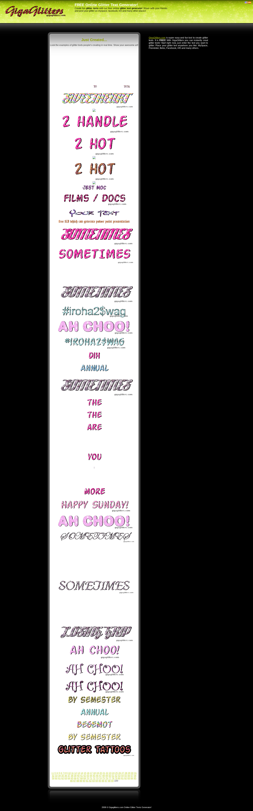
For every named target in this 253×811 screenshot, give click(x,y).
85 (135, 778)
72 (94, 778)
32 (53, 775)
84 (132, 778)
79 (116, 778)
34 (59, 775)
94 (96, 781)
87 (74, 781)
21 (104, 773)
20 (100, 773)
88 (77, 781)
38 (72, 775)
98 (109, 781)
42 (84, 775)
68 (81, 778)
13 (78, 773)
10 (69, 773)
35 (62, 775)
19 (97, 773)
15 (85, 773)
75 (103, 778)
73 (97, 778)
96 (103, 781)
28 (126, 773)
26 (119, 773)
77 (110, 778)
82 (125, 778)
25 (116, 773)
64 (69, 778)
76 (106, 778)
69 (84, 778)
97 (106, 781)
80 (119, 778)
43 (87, 775)
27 (122, 773)
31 (135, 773)
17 (91, 773)
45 (94, 775)
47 (100, 775)
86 (71, 781)
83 (128, 778)
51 (113, 775)
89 (81, 781)
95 (100, 781)
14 (82, 773)
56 (128, 775)
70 (87, 778)
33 (56, 775)
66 (75, 778)
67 (78, 778)
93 (93, 781)
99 (112, 781)
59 (53, 778)
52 (116, 775)
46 (97, 775)
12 (75, 773)
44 (91, 775)
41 (81, 775)
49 (106, 775)
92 (90, 781)
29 (129, 773)
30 (132, 773)
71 (91, 778)
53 (119, 775)
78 (113, 778)
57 (132, 775)
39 (75, 775)
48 (103, 775)
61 (59, 778)
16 (88, 773)
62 (62, 778)
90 (84, 781)
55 (125, 775)
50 (110, 775)
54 (122, 775)
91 (87, 781)
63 (65, 778)
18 (94, 773)
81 (122, 778)
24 (113, 773)
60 (56, 778)
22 (107, 773)
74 (100, 778)
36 (65, 775)
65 (72, 778)
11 (72, 773)
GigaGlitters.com (157, 37)
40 (78, 775)
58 (135, 775)
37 (69, 775)
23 (110, 773)
